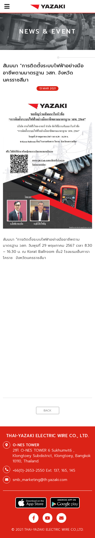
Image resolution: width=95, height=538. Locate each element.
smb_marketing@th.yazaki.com (40, 479)
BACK (47, 410)
